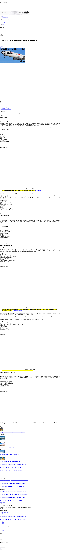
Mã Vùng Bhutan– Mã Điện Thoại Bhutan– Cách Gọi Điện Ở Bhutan (12, 473)
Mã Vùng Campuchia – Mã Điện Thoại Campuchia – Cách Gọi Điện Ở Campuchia (14, 447)
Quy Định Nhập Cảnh (5, 17)
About (3, 522)
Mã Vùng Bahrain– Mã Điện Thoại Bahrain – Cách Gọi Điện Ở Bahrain (12, 483)
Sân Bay (3, 16)
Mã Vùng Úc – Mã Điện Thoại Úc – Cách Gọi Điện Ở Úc (9, 454)
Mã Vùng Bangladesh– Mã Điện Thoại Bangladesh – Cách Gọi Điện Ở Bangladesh (14, 480)
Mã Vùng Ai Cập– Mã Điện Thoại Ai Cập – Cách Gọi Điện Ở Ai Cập (12, 486)
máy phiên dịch (36, 370)
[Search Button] (8, 526)
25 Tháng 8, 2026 (2, 492)
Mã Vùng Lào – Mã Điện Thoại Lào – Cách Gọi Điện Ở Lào (10, 461)
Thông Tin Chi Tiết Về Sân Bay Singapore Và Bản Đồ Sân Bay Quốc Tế (12, 432)
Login (3, 3)
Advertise (3, 523)
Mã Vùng (3, 24)
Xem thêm (2, 111)
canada (3, 426)
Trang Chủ (3, 15)
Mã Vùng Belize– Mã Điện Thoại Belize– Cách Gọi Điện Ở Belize (11, 467)
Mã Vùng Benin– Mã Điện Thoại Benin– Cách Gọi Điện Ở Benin (11, 470)
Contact (3, 524)
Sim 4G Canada (38, 190)
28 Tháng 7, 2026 (2, 45)
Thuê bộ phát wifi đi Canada (17, 310)
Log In (1, 548)
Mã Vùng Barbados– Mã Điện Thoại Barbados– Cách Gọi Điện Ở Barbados (13, 464)
